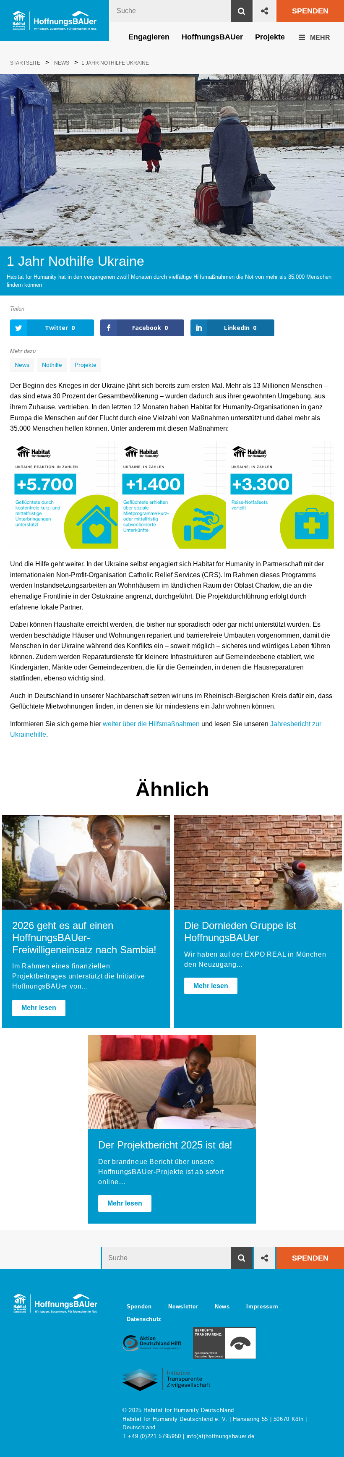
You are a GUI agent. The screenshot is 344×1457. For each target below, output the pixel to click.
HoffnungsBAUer (212, 37)
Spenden (310, 11)
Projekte (270, 37)
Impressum (262, 1306)
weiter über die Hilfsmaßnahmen (151, 723)
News (22, 364)
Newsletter (183, 1306)
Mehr (319, 37)
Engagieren (148, 37)
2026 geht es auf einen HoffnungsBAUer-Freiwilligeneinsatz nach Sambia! (84, 937)
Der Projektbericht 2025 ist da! (165, 1145)
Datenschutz (144, 1319)
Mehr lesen (38, 1007)
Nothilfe (52, 364)
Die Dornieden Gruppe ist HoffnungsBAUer (240, 931)
